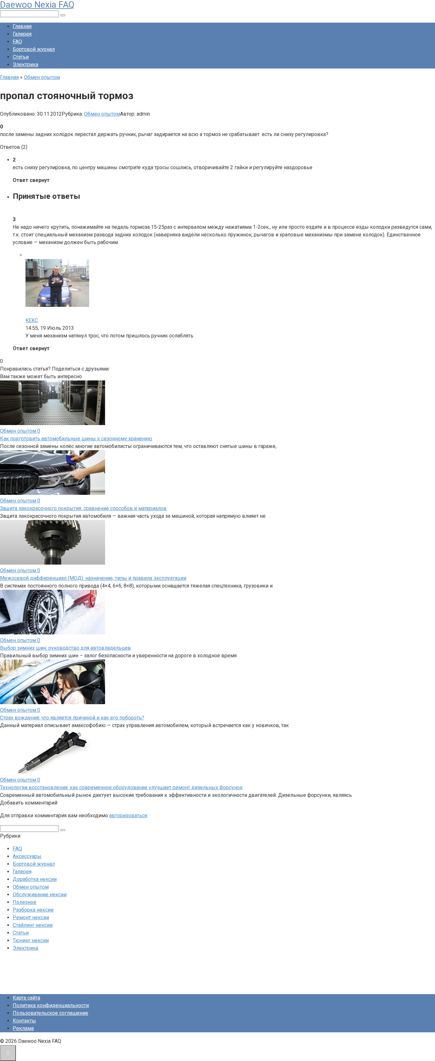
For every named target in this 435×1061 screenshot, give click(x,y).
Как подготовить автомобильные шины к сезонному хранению (76, 439)
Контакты (24, 1021)
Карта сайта (26, 998)
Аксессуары (27, 856)
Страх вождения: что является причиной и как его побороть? (72, 718)
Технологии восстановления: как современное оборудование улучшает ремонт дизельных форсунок (121, 787)
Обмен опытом (102, 114)
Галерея (22, 34)
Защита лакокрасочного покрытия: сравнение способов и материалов (83, 508)
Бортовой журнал (34, 49)
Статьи (21, 57)
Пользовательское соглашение (50, 1013)
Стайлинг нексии (33, 925)
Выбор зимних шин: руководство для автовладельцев (65, 648)
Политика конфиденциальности (51, 1005)
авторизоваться (128, 815)
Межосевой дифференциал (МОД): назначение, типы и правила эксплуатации (93, 578)
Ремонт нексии (31, 917)
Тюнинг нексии (31, 940)
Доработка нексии (35, 879)
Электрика (25, 64)
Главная (22, 26)
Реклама (23, 1028)
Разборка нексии (33, 910)
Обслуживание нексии (40, 894)
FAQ (17, 42)
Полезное (24, 902)
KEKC (31, 320)
